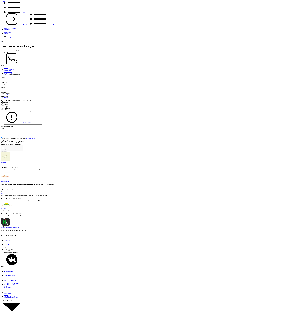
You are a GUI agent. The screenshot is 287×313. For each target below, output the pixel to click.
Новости (6, 33)
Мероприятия (7, 32)
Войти (31, 12)
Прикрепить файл (5, 140)
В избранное (4, 42)
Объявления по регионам (10, 284)
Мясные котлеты (8, 73)
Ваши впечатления (6, 126)
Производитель (4, 97)
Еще (5, 36)
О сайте (9, 38)
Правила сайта (7, 293)
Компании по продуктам (10, 281)
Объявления (7, 29)
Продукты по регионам (10, 286)
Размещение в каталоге (9, 296)
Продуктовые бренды (9, 275)
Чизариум (3, 162)
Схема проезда (7, 244)
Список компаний (8, 287)
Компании (6, 26)
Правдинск (3, 94)
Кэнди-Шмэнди (5, 181)
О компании (7, 240)
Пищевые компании (9, 69)
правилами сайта (30, 138)
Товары (5, 30)
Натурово (3, 208)
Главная (6, 68)
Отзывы (9, 37)
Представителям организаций (11, 297)
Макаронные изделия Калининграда (10, 227)
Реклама (6, 295)
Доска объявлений (8, 271)
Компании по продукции (10, 28)
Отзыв (3, 128)
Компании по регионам (10, 280)
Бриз (2, 193)
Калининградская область (13, 94)
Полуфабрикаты (8, 72)
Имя (2, 125)
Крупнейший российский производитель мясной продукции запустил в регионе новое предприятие (26, 88)
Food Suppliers (4, 1)
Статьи (5, 34)
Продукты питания (8, 70)
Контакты (6, 243)
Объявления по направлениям (11, 283)
